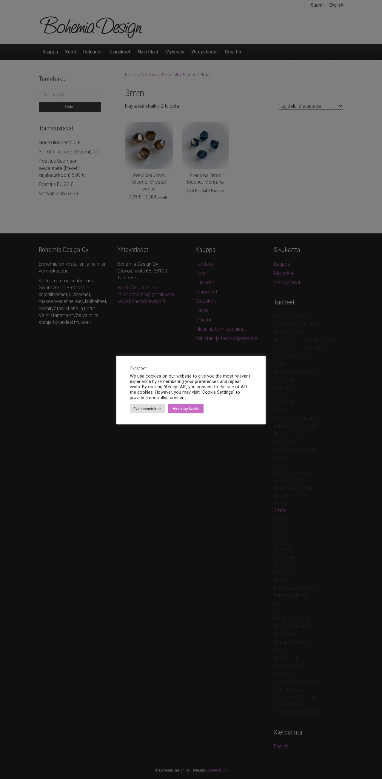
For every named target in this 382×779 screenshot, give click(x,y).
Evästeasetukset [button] (147, 409)
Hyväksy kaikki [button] (185, 408)
